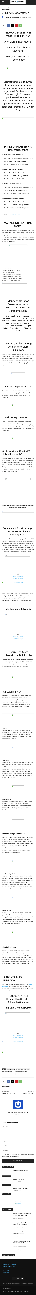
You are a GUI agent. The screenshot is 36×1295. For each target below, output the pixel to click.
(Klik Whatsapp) (18, 578)
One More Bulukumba (7, 1071)
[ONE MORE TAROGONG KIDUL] (6, 1173)
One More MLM (15, 214)
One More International (9, 1264)
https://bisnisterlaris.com (18, 1114)
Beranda (4, 7)
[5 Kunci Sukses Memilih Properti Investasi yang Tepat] (6, 1243)
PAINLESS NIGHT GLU (11, 692)
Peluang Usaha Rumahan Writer (13, 17)
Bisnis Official (7, 1271)
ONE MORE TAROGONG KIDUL (20, 1171)
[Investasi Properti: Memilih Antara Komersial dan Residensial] (6, 1216)
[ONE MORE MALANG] (6, 1182)
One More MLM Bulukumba (8, 1073)
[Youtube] (22, 1278)
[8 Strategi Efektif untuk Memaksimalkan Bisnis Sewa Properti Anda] (6, 1225)
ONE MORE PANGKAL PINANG (20, 1188)
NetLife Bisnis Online (9, 1266)
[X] (12, 25)
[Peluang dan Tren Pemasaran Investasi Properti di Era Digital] (6, 1234)
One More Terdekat (16, 7)
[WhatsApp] (20, 25)
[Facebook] (8, 25)
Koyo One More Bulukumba (22, 1069)
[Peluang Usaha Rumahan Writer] (3, 17)
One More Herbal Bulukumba (20, 1071)
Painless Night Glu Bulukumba (23, 1073)
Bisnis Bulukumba (11, 1069)
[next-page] (5, 1197)
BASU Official (7, 1273)
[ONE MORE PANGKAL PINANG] (6, 1191)
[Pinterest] (16, 25)
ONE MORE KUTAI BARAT (8, 1093)
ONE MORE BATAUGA (28, 1093)
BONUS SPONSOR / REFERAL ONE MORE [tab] (14, 268)
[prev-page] (3, 1197)
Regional (9, 7)
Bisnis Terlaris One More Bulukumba (25, 76)
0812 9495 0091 (18, 576)
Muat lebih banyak (17, 1250)
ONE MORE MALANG (18, 1179)
